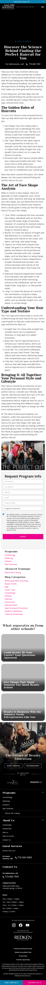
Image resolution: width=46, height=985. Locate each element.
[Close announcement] (43, 1)
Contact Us (7, 840)
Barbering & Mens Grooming (16, 581)
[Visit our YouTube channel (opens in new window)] (27, 925)
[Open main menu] (42, 7)
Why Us (5, 832)
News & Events (23, 41)
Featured (8, 599)
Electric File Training (13, 572)
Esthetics (8, 561)
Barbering (9, 558)
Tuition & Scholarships (14, 614)
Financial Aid (10, 602)
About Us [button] (8, 820)
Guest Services (13, 766)
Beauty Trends (11, 584)
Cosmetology (10, 555)
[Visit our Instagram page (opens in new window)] (14, 925)
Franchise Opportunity (23, 960)
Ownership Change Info (21, 2)
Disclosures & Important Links (23, 949)
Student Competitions (13, 611)
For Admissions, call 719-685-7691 (23, 64)
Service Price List (9, 850)
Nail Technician (11, 564)
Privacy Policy (23, 956)
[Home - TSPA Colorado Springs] (8, 7)
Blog (6, 587)
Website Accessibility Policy (23, 952)
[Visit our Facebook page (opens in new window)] (21, 925)
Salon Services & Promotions (16, 608)
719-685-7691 (12, 876)
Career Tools (10, 590)
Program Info (32, 766)
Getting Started (11, 605)
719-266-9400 (29, 857)
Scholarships (7, 825)
